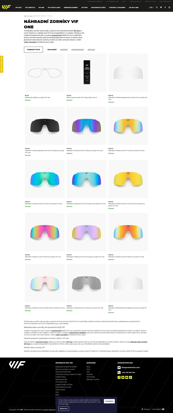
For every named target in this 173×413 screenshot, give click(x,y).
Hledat (157, 7)
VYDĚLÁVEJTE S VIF (135, 1)
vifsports (122, 377)
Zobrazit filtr (33, 49)
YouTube (126, 377)
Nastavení (64, 408)
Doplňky (90, 374)
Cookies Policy (60, 377)
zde (67, 404)
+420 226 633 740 (128, 372)
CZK (151, 7)
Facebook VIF (119, 377)
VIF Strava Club (61, 382)
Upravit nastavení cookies (52, 410)
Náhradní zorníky (93, 379)
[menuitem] (18, 7)
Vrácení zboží (60, 390)
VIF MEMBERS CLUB (112, 1)
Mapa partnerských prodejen (66, 367)
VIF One (77, 31)
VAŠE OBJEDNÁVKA (165, 1)
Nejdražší (64, 49)
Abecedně (91, 49)
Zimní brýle (91, 377)
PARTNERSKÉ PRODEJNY (95, 1)
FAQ (57, 392)
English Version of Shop (63, 384)
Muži (88, 369)
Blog (57, 395)
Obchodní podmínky (63, 372)
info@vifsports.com (130, 367)
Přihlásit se (165, 7)
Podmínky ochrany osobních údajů (68, 374)
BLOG (124, 1)
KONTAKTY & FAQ (150, 1)
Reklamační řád (61, 379)
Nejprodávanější (77, 49)
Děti (88, 372)
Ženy (88, 367)
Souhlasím (109, 401)
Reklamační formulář (63, 387)
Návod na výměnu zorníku (65, 369)
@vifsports (130, 377)
